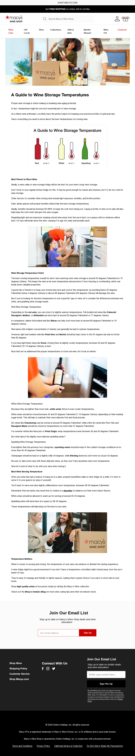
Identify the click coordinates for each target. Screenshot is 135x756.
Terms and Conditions (22, 746)
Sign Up (88, 632)
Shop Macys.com (19, 679)
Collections (55, 29)
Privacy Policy (43, 746)
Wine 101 (105, 31)
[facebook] (43, 668)
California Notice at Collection (68, 746)
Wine (41, 29)
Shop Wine (15, 663)
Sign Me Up (106, 683)
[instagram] (47, 668)
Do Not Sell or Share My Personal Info (105, 746)
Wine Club (10, 31)
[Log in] (117, 18)
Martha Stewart (87, 31)
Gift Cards (27, 31)
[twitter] (53, 668)
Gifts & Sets (70, 31)
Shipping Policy (18, 668)
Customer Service (19, 673)
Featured (122, 29)
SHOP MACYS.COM (67, 2)
